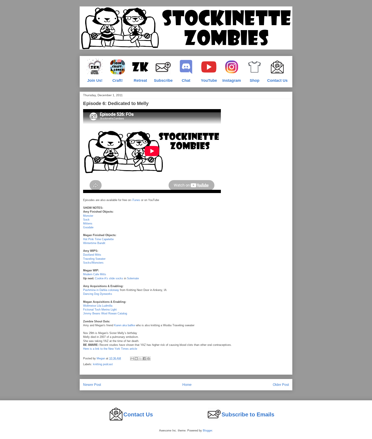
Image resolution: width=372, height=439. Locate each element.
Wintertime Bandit (94, 243)
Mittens (87, 223)
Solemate (133, 278)
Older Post (281, 384)
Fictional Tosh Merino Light (100, 309)
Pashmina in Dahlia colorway (101, 290)
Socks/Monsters (93, 262)
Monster (88, 215)
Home (187, 384)
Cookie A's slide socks (109, 278)
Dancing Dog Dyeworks (97, 293)
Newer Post (92, 384)
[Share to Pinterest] (148, 358)
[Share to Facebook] (144, 358)
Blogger (207, 430)
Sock (86, 219)
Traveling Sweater (94, 258)
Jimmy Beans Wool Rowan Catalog (105, 313)
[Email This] (132, 358)
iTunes (136, 200)
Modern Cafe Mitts (94, 274)
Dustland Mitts (92, 254)
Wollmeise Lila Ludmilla (97, 305)
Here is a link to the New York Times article (110, 348)
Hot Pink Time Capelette (98, 239)
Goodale (88, 227)
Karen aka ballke (124, 325)
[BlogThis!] (136, 358)
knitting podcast (103, 364)
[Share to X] (140, 358)
